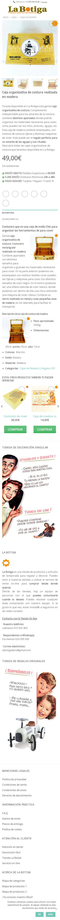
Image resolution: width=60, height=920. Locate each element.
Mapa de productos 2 (14, 891)
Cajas (14, 17)
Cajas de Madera (28, 17)
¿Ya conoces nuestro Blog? (17, 897)
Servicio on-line (11, 863)
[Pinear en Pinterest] (43, 194)
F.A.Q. (5, 813)
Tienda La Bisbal (11, 858)
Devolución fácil (11, 852)
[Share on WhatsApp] (5, 194)
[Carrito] (56, 9)
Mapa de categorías (13, 880)
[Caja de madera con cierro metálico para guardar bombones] (45, 399)
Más (50, 914)
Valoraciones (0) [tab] (10, 219)
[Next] (53, 48)
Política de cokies (12, 829)
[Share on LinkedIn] (5, 203)
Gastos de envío (11, 818)
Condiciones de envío (14, 790)
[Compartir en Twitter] (25, 194)
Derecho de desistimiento (17, 795)
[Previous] (7, 48)
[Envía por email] (34, 194)
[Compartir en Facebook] (15, 194)
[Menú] (4, 10)
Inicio (6, 17)
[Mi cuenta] (50, 9)
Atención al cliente (12, 847)
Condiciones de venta (14, 784)
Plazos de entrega (12, 824)
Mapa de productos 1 (14, 886)
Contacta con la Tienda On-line (19, 618)
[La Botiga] (27, 10)
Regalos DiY (48, 368)
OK (39, 914)
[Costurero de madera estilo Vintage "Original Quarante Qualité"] (15, 399)
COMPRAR (15, 429)
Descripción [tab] (8, 213)
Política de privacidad (14, 779)
